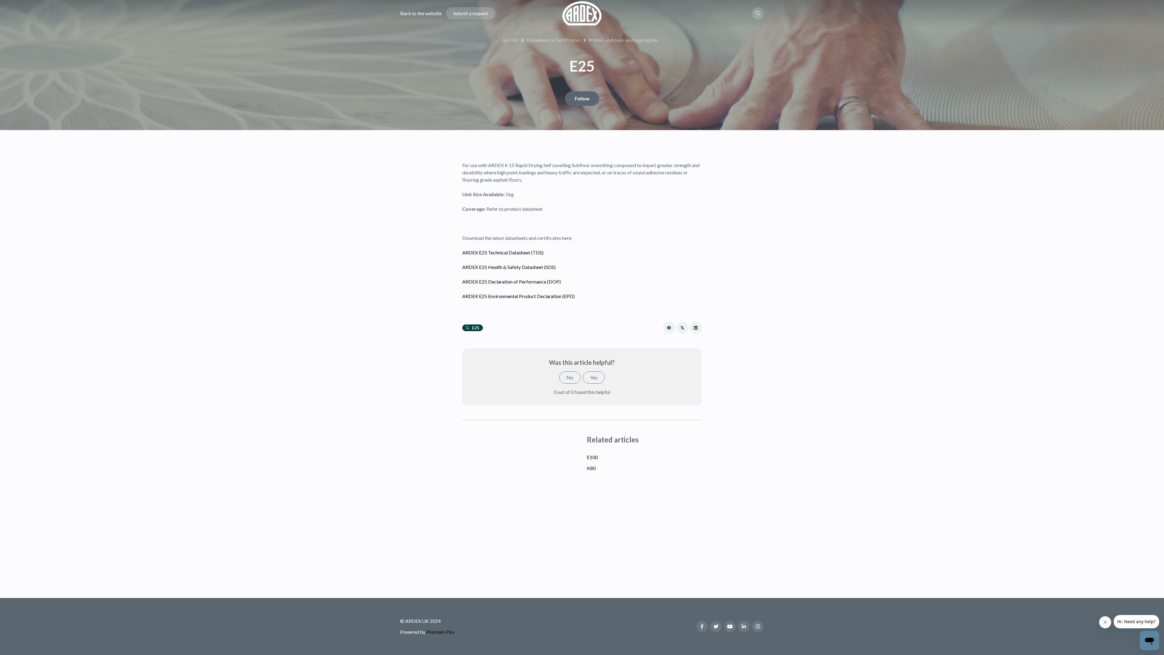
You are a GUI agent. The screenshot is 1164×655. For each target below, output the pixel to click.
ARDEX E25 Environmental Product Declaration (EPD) (518, 296)
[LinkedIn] (696, 328)
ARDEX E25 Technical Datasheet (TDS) (503, 252)
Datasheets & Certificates (553, 40)
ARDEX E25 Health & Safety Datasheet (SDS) (509, 267)
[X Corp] (682, 328)
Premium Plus (440, 632)
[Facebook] (669, 328)
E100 (592, 457)
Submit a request (470, 13)
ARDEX (510, 40)
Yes (593, 377)
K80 (591, 468)
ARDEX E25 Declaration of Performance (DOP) (511, 281)
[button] (758, 13)
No (570, 377)
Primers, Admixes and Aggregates (623, 40)
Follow (582, 98)
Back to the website (421, 13)
